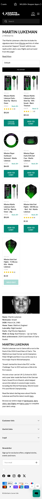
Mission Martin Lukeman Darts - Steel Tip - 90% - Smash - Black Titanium (29, 101)
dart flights (11, 403)
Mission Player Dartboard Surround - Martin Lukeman (10, 157)
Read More (6, 56)
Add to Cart (31, 122)
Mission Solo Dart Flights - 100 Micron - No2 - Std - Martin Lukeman (31, 208)
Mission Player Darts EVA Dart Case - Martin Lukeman (29, 157)
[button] (33, 14)
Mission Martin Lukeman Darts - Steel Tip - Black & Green (10, 99)
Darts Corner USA (12, 493)
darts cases (24, 403)
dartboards (28, 401)
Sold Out (11, 282)
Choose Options (11, 123)
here (31, 396)
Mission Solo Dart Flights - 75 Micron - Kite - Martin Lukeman (11, 263)
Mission (22, 43)
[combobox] (21, 21)
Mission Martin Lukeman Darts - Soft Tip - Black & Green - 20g (10, 208)
